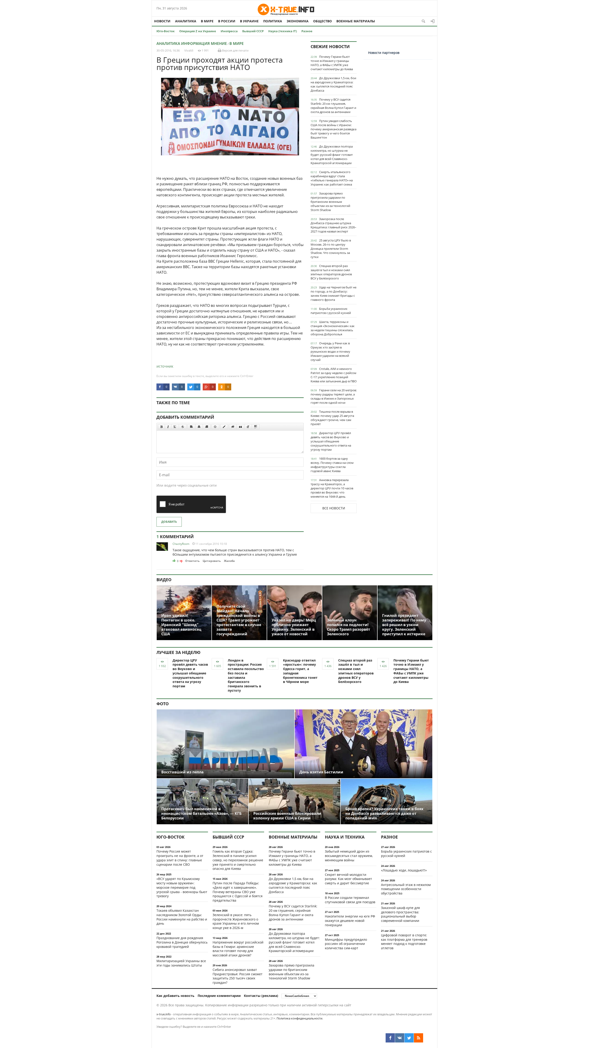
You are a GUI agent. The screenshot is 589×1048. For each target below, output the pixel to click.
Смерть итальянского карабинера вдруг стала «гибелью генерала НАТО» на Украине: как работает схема (332, 178)
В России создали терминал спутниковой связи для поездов (350, 899)
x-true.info (163, 1014)
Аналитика (185, 21)
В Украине (249, 21)
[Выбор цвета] (224, 426)
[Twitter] (409, 1037)
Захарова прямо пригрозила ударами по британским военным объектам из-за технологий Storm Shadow (330, 201)
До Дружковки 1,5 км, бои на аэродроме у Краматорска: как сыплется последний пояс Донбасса (333, 84)
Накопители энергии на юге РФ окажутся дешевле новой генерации (350, 920)
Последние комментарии (219, 995)
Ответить (192, 561)
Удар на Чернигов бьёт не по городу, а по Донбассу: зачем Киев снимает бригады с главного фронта (333, 293)
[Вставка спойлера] (256, 426)
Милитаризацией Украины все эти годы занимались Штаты (181, 963)
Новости (162, 21)
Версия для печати (234, 50)
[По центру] (199, 426)
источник (164, 366)
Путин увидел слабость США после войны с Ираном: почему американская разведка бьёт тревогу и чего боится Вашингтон (333, 129)
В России (226, 21)
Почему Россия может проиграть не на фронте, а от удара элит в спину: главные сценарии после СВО (179, 857)
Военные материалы (355, 21)
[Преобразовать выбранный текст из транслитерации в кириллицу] (248, 426)
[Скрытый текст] (233, 426)
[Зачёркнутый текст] (183, 426)
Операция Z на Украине (197, 31)
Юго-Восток (165, 31)
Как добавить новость (175, 995)
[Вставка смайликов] (215, 426)
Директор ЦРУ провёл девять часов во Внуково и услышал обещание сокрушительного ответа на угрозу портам (331, 441)
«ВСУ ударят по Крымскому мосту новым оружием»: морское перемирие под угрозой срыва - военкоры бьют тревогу (181, 887)
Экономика (298, 21)
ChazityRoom (181, 544)
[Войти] (432, 21)
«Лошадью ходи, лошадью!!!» (404, 870)
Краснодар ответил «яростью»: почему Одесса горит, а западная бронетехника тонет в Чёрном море (300, 671)
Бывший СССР (253, 31)
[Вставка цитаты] (240, 426)
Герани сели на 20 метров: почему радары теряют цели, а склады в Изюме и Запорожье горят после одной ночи (334, 396)
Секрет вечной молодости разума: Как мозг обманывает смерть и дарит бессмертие (348, 878)
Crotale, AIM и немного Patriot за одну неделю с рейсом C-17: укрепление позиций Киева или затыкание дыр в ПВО (334, 375)
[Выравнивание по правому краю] (207, 426)
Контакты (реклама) (261, 995)
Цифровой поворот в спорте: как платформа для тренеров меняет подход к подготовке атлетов (404, 941)
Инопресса (229, 31)
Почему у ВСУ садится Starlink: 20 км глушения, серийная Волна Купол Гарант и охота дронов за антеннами (333, 105)
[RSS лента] (418, 1037)
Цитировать (212, 561)
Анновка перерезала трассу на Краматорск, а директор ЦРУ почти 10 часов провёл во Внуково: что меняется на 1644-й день (332, 488)
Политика (272, 21)
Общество (322, 21)
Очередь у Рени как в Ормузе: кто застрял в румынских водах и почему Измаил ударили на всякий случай (330, 351)
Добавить (169, 522)
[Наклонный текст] (168, 426)
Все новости (333, 508)
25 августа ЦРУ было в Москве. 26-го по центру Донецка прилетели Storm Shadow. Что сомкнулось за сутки (331, 248)
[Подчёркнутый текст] (175, 426)
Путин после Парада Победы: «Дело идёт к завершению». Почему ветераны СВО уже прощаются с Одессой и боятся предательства (238, 892)
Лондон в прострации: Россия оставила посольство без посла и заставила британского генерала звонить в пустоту (246, 675)
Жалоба (229, 561)
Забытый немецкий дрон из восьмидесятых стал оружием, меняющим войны (349, 855)
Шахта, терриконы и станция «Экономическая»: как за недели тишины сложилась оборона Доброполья (333, 328)
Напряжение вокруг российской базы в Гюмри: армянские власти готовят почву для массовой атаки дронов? (238, 948)
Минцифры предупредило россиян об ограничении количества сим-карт (346, 943)
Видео (163, 579)
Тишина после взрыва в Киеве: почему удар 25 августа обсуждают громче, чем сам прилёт (332, 417)
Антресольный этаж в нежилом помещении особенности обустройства (406, 889)
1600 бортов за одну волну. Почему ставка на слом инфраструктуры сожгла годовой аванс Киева (332, 464)
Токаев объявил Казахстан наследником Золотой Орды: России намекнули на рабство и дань (181, 917)
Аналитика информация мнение (191, 43)
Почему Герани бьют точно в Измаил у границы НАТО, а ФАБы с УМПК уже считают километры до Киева (332, 63)
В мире (207, 21)
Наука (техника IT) (282, 31)
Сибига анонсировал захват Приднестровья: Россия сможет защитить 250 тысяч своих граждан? (238, 976)
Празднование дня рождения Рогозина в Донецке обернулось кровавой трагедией (182, 942)
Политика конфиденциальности (299, 1018)
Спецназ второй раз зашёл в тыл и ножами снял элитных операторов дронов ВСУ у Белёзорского (331, 272)
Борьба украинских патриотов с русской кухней (331, 311)
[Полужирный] (161, 426)
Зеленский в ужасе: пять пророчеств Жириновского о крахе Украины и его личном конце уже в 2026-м (236, 921)
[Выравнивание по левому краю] (191, 426)
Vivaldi (188, 50)
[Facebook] (390, 1037)
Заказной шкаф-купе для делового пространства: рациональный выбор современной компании (400, 914)
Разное (306, 31)
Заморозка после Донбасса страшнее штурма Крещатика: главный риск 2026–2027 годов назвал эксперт (333, 225)
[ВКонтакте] (399, 1037)
